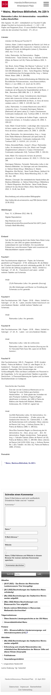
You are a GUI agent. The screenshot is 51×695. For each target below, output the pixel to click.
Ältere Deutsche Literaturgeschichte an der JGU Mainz (26, 619)
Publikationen (9, 655)
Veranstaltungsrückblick (14, 659)
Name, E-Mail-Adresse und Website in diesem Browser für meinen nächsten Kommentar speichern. (23, 558)
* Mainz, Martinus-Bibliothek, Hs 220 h (20, 463)
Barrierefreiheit (35, 687)
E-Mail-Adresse (11, 537)
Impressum (24, 687)
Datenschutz (14, 687)
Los (39, 574)
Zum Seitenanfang (25, 690)
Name (8, 529)
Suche (10, 574)
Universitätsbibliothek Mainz (15, 622)
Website (8, 545)
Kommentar (10, 505)
